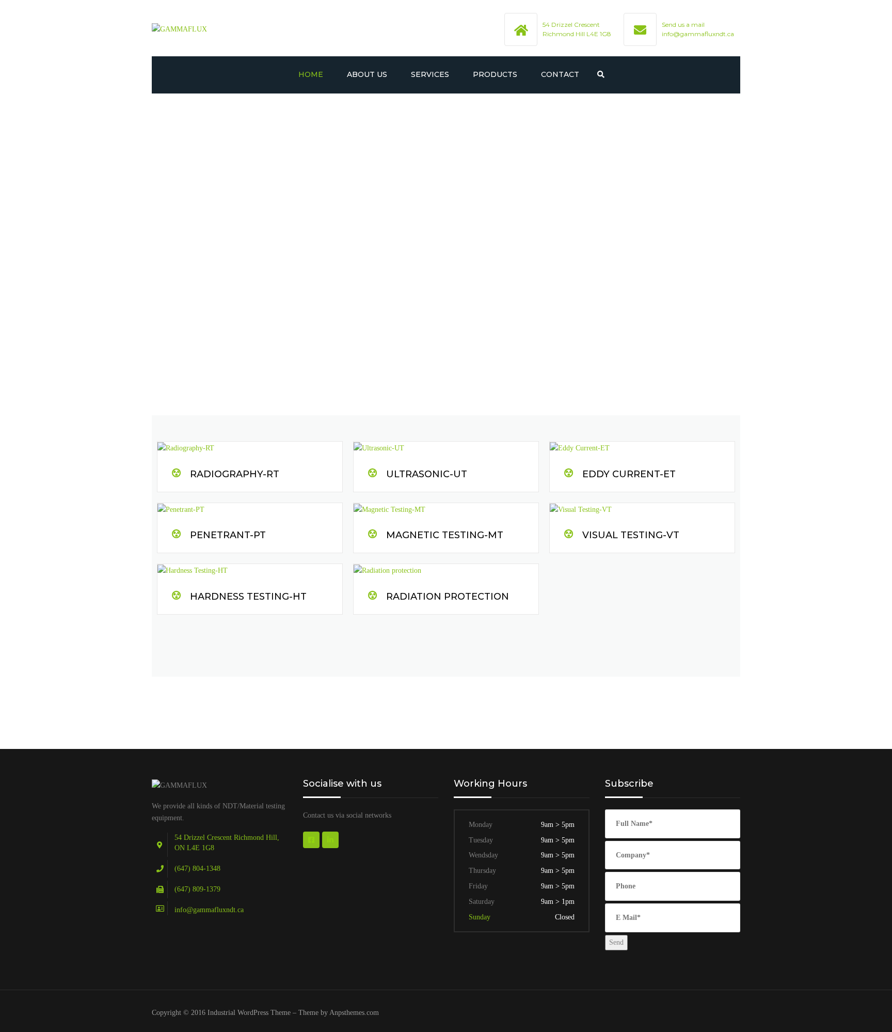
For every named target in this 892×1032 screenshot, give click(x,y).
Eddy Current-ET (629, 474)
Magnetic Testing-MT (444, 535)
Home (310, 74)
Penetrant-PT (228, 535)
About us (367, 74)
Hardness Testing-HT (248, 596)
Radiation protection (447, 596)
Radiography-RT (234, 474)
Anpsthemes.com (354, 1013)
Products (495, 74)
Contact (560, 74)
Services (430, 74)
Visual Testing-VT (630, 535)
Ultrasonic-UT (426, 474)
